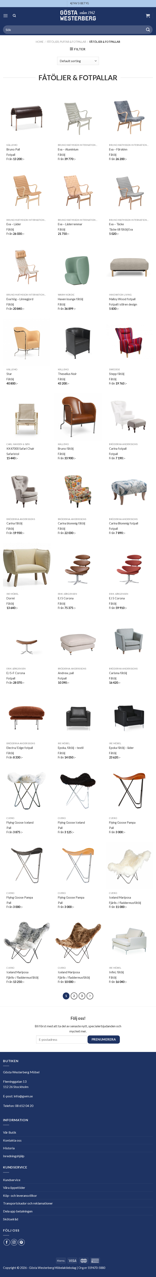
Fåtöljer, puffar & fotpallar (66, 41)
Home (39, 41)
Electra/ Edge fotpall (19, 747)
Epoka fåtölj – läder (121, 747)
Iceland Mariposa (120, 897)
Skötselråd (10, 1219)
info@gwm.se (23, 1096)
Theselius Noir (67, 374)
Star (9, 374)
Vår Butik (9, 1132)
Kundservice (11, 1180)
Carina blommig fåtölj (71, 523)
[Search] (14, 15)
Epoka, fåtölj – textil (70, 747)
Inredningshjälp (13, 1156)
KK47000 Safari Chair (20, 448)
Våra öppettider (14, 1187)
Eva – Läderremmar (70, 224)
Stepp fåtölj (116, 374)
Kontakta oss (12, 1140)
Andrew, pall (66, 673)
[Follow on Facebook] (6, 1242)
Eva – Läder (13, 224)
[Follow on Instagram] (14, 1242)
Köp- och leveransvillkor (20, 1195)
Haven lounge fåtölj (70, 299)
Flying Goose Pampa (122, 822)
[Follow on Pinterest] (21, 1242)
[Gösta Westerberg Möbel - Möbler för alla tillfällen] (78, 15)
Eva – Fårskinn (118, 149)
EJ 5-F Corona (15, 673)
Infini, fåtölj (116, 972)
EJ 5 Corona (66, 598)
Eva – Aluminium (68, 149)
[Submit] (148, 30)
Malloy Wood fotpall (122, 299)
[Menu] (5, 16)
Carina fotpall (118, 448)
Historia (9, 1148)
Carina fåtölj (14, 523)
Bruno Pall (13, 149)
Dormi (10, 598)
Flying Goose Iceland (20, 822)
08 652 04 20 (24, 1106)
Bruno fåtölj (66, 448)
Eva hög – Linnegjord (19, 299)
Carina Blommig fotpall (123, 523)
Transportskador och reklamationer (28, 1203)
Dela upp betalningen (17, 1211)
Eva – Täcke (116, 224)
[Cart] (148, 15)
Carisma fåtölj (118, 673)
